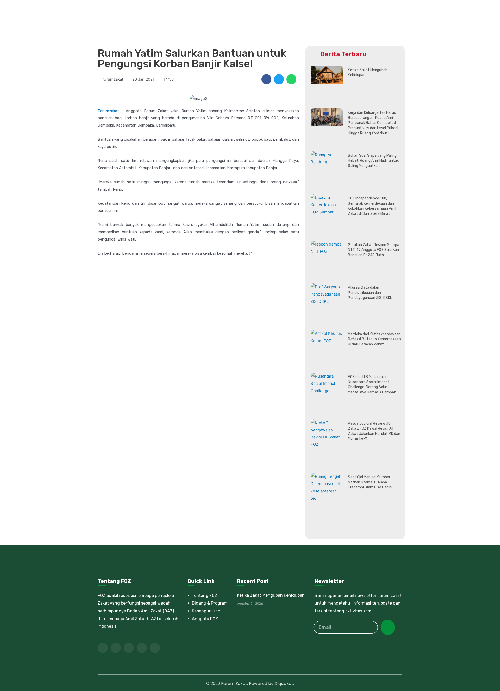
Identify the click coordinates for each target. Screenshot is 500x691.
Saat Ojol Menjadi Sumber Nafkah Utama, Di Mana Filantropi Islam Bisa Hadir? (370, 482)
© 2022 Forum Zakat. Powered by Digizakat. (250, 684)
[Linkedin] (142, 648)
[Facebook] (103, 648)
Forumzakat (108, 111)
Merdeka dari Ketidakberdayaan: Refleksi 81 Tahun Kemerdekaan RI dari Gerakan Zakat (374, 339)
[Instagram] (155, 648)
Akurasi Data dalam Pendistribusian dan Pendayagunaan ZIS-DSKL (370, 292)
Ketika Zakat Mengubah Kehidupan (271, 595)
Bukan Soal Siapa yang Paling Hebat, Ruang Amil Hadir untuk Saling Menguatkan (373, 160)
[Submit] (388, 627)
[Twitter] (116, 648)
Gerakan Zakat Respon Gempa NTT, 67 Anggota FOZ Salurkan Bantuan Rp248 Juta (373, 250)
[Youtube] (129, 648)
